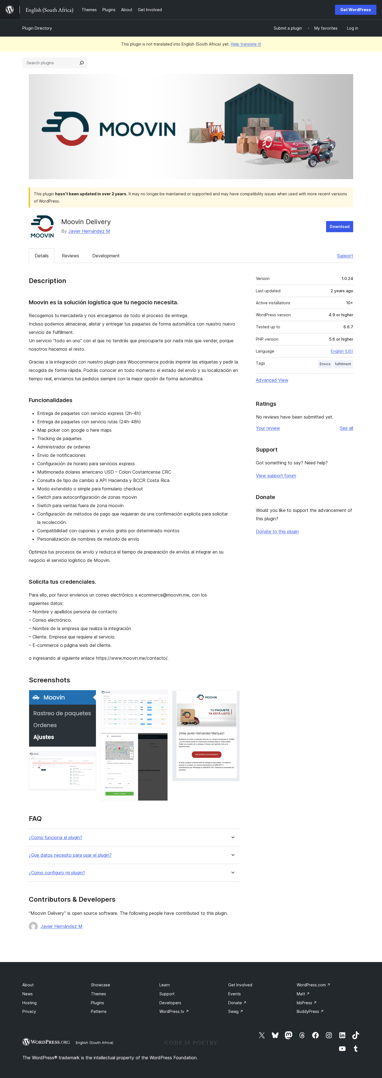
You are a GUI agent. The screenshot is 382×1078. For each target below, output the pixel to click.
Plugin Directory (37, 28)
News (27, 993)
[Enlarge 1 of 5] (88, 697)
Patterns (99, 1011)
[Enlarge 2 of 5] (88, 759)
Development (106, 255)
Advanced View (272, 380)
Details (42, 255)
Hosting (29, 1002)
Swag (235, 1011)
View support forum (276, 475)
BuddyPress (310, 1011)
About (28, 984)
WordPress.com (314, 984)
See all (346, 428)
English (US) (342, 351)
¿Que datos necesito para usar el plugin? (70, 855)
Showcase (100, 984)
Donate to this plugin (277, 531)
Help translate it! (246, 44)
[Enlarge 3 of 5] (160, 697)
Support (345, 255)
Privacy (29, 1011)
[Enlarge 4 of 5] (160, 740)
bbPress (307, 1002)
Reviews (70, 255)
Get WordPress (355, 9)
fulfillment (343, 364)
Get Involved (240, 984)
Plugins (97, 1002)
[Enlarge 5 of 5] (232, 697)
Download (340, 226)
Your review (268, 428)
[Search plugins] (81, 62)
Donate (237, 1002)
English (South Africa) (94, 1042)
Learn (164, 984)
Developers (170, 1002)
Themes (98, 993)
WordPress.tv (174, 1011)
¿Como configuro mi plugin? (57, 872)
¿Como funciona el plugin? (55, 837)
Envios (325, 364)
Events (234, 993)
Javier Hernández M (89, 231)
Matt (303, 993)
